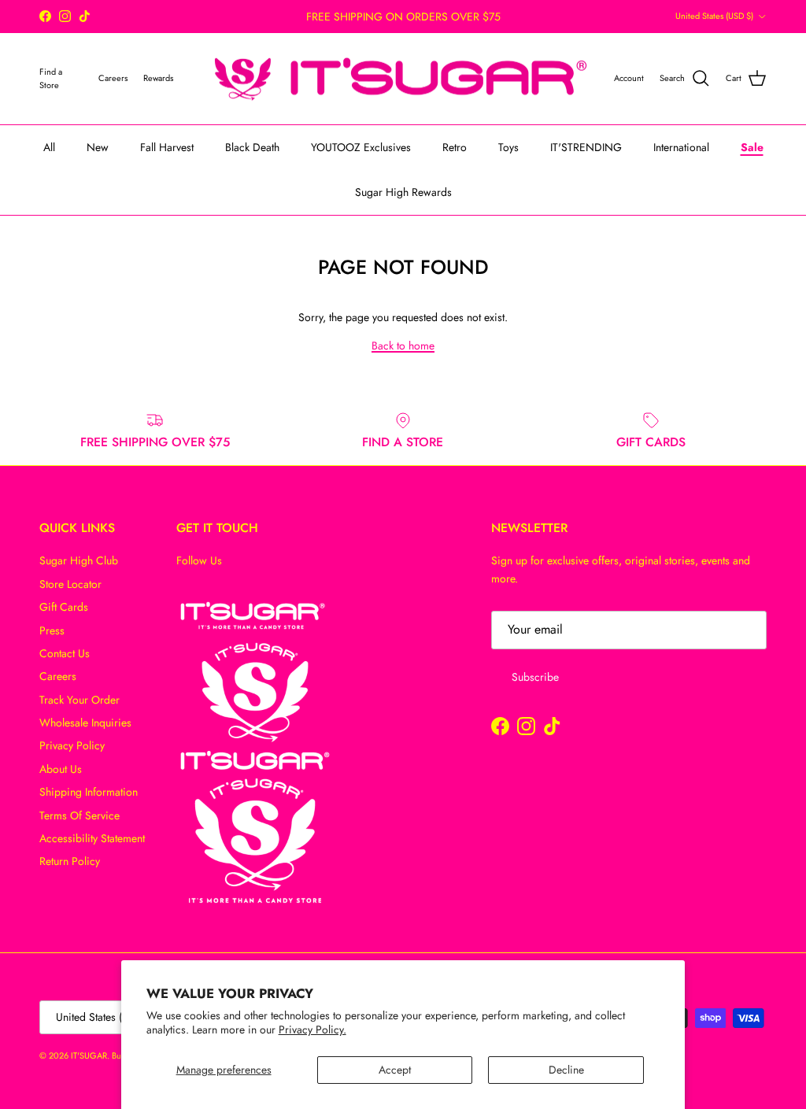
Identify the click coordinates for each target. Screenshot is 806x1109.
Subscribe (535, 677)
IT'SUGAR (89, 1055)
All (49, 147)
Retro (454, 147)
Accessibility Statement (92, 838)
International (681, 147)
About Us (60, 769)
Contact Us (64, 653)
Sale (752, 147)
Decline (566, 1070)
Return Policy (69, 861)
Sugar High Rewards (403, 192)
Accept (395, 1070)
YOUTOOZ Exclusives (361, 147)
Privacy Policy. (312, 1029)
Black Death (252, 147)
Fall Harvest (167, 147)
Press (52, 630)
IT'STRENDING (586, 147)
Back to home (403, 345)
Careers (57, 676)
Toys (508, 147)
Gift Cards (63, 607)
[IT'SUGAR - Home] (401, 79)
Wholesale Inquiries (85, 722)
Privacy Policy (72, 745)
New (98, 147)
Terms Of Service (79, 815)
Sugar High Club (78, 560)
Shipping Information (88, 792)
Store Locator (70, 584)
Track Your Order (79, 700)
